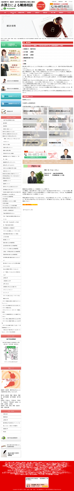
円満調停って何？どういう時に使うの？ (42, 470)
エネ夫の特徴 (6, 236)
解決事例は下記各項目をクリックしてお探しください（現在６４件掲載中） (11, 424)
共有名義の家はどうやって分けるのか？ (11, 175)
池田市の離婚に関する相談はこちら (27, 465)
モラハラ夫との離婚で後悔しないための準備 (11, 322)
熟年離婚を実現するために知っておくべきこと (61, 472)
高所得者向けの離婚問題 (30, 142)
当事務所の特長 (21, 12)
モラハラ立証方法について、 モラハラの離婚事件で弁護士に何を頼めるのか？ (19, 471)
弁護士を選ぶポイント (8, 147)
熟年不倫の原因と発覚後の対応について (11, 207)
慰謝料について (6, 183)
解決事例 (29, 12)
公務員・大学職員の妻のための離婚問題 (11, 251)
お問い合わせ (6, 283)
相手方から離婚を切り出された (32, 111)
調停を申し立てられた (55, 127)
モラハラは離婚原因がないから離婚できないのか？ (11, 315)
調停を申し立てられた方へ (8, 165)
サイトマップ (6, 292)
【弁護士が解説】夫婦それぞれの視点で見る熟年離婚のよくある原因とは (11, 193)
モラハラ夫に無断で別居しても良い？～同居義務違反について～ (11, 326)
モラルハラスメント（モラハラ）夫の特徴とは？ (57, 462)
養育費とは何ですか (30, 464)
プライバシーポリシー (8, 289)
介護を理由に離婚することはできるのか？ (50, 471)
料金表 (4, 431)
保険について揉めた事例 (40, 465)
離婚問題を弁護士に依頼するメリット (42, 469)
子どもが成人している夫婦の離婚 (10, 205)
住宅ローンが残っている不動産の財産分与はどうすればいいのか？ (55, 463)
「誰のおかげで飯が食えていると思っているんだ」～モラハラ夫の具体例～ (11, 331)
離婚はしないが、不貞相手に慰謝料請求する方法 (14, 464)
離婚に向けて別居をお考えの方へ (10, 136)
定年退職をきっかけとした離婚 (9, 201)
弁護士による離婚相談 (17, 5)
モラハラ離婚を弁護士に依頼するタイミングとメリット (11, 302)
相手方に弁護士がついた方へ (9, 131)
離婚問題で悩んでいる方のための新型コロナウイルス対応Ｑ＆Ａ (20, 470)
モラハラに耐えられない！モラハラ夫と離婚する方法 (11, 297)
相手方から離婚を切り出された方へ (10, 133)
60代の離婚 (5, 198)
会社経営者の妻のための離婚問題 (10, 245)
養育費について (6, 239)
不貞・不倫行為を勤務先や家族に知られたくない (11, 218)
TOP (5, 12)
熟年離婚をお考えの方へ (8, 189)
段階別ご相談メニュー (8, 129)
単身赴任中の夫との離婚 (8, 153)
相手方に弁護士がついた (30, 119)
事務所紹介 (61, 1)
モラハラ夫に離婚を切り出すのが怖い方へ (12, 305)
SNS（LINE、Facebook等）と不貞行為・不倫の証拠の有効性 (11, 224)
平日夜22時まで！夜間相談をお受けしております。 (45, 465)
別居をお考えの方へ (30, 465)
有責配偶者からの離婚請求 (8, 228)
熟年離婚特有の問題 (55, 142)
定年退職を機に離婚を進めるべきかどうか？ (11, 259)
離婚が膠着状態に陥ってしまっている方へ (54, 473)
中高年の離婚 (5, 203)
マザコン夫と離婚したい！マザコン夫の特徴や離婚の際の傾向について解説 (11, 232)
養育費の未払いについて (40, 464)
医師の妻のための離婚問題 (8, 242)
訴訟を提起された (54, 134)
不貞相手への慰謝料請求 (8, 210)
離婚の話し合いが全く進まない (58, 119)
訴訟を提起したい (28, 134)
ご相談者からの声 (7, 280)
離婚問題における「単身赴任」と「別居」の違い (11, 158)
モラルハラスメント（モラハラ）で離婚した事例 (11, 311)
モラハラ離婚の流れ (7, 307)
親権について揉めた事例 (62, 464)
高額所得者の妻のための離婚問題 (10, 254)
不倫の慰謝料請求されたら (8, 213)
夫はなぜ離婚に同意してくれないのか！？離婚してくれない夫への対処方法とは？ (11, 272)
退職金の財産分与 (6, 178)
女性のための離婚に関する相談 (9, 168)
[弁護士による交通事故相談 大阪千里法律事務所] (11, 443)
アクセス (70, 1)
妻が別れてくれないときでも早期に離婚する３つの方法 (11, 265)
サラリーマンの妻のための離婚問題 (10, 248)
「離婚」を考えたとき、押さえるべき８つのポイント (11, 140)
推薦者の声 (5, 428)
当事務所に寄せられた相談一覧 (9, 286)
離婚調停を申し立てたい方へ (9, 162)
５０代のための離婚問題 (8, 196)
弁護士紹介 (54, 1)
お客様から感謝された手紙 (19, 465)
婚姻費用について (7, 180)
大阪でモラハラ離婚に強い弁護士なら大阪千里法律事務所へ (26, 474)
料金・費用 (53, 12)
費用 (66, 1)
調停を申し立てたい (29, 127)
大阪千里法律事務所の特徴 (8, 120)
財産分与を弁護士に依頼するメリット (11, 173)
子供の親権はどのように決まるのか (34, 463)
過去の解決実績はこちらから (30, 204)
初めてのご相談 (13, 13)
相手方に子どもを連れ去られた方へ (10, 186)
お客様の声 (37, 12)
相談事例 (5, 126)
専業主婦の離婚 (41, 473)
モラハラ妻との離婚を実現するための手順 (12, 318)
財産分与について (7, 171)
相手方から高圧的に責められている (59, 111)
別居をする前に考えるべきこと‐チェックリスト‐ (20, 468)
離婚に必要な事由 (7, 150)
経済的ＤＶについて (47, 472)
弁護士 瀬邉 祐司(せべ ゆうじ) (12, 465)
